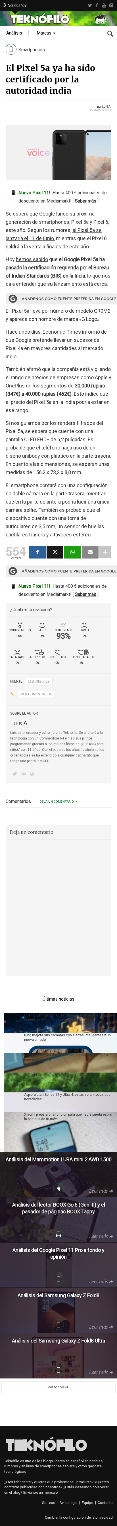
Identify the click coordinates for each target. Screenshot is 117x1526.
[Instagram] (111, 5)
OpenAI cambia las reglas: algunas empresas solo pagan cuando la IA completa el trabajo (69, 1017)
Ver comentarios (36, 694)
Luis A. (106, 106)
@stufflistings (39, 681)
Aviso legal (68, 1503)
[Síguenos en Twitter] (16, 774)
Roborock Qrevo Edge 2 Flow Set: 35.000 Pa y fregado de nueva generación (68, 1057)
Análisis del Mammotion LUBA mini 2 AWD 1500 (62, 1075)
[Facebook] (97, 5)
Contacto (105, 1503)
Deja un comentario (56, 802)
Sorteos (48, 1503)
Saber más (85, 201)
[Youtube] (104, 5)
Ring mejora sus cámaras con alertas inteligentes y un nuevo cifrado (67, 1037)
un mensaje (48, 1492)
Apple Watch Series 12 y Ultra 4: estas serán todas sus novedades (67, 1097)
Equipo (87, 1503)
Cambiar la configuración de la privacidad (79, 1517)
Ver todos (56, 1387)
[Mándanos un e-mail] (24, 774)
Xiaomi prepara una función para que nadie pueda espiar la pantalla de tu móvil (68, 1116)
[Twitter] (89, 5)
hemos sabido (32, 259)
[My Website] (33, 774)
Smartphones (31, 49)
